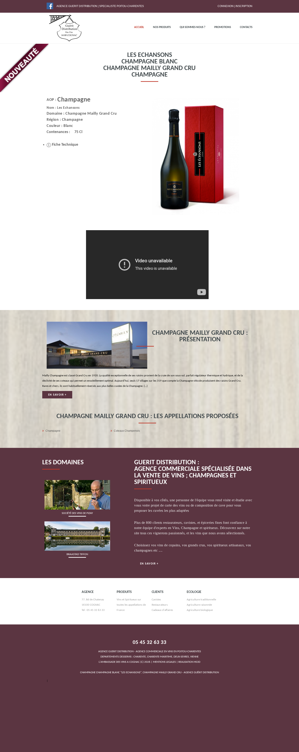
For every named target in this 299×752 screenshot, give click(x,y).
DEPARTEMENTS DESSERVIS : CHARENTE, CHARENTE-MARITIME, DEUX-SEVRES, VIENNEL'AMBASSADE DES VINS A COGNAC (149, 656)
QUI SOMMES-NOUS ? (192, 27)
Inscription (244, 6)
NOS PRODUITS (162, 27)
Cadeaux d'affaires (162, 610)
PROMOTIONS (222, 27)
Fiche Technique (64, 145)
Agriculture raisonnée (199, 604)
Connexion (226, 6)
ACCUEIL (139, 27)
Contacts (246, 27)
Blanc (68, 126)
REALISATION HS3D (189, 662)
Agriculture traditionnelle (201, 599)
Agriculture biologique (200, 610)
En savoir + (57, 394)
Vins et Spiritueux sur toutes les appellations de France (131, 605)
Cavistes (156, 599)
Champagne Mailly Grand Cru (91, 114)
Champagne (74, 99)
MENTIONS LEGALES (164, 662)
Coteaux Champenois (127, 430)
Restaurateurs (160, 604)
